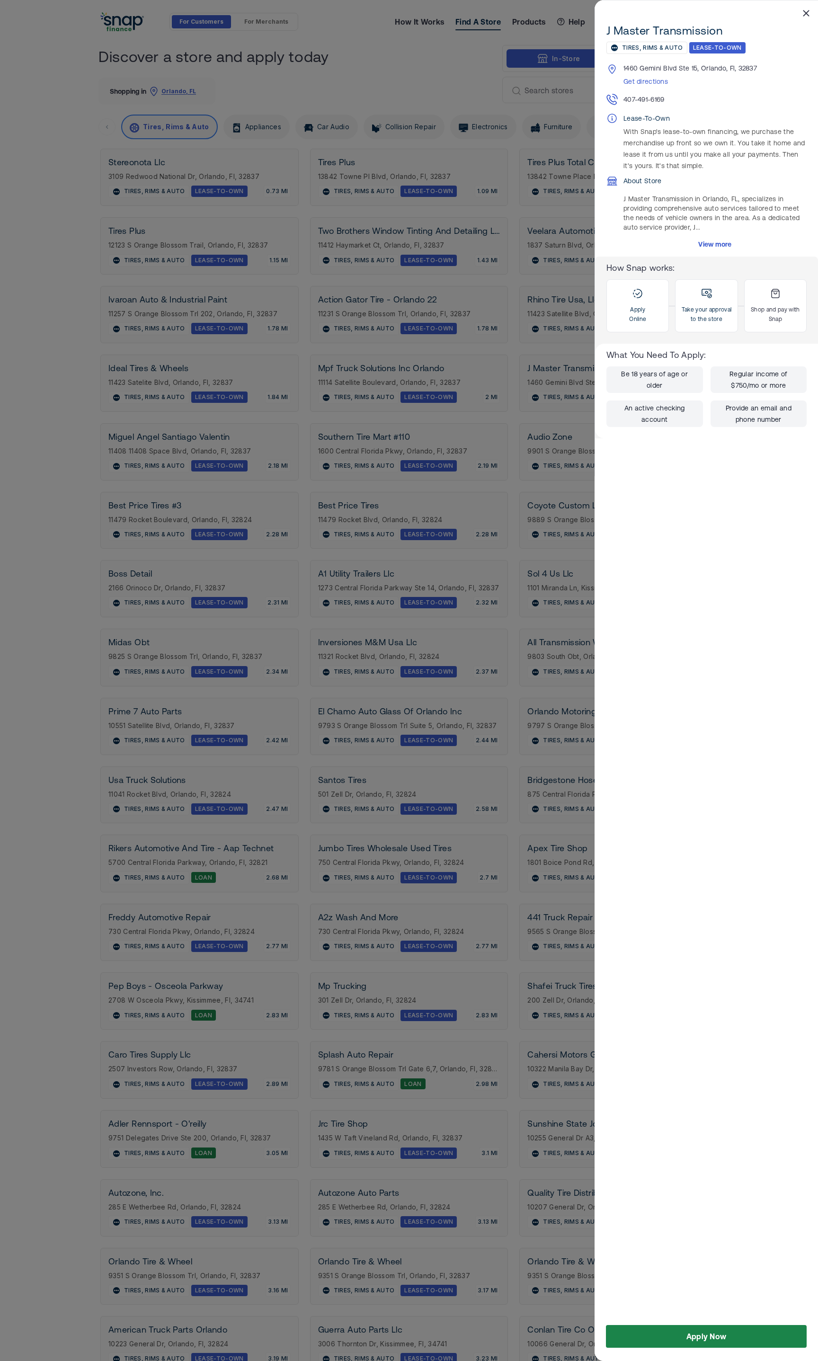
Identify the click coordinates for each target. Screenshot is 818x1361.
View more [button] (715, 244)
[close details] (806, 13)
